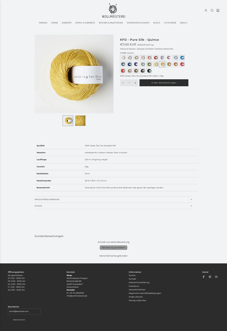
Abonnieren (19, 320)
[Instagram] (210, 277)
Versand (140, 49)
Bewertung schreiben (113, 247)
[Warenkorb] (218, 10)
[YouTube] (216, 277)
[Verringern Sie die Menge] (123, 83)
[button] (41, 74)
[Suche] (212, 10)
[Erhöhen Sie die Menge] (135, 83)
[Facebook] (204, 277)
